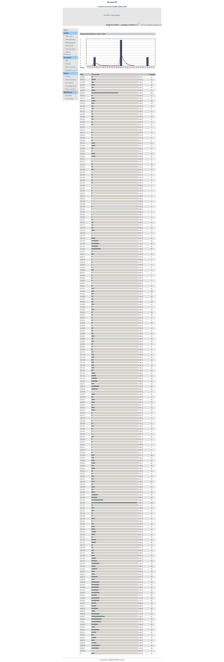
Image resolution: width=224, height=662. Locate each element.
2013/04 (82, 497)
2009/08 (82, 614)
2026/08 (82, 77)
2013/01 (82, 505)
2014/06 (82, 460)
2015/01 (82, 442)
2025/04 (82, 119)
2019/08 (82, 296)
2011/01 (82, 569)
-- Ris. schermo (68, 83)
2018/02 (82, 344)
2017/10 (82, 354)
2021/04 (82, 243)
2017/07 (82, 362)
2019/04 (82, 307)
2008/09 (82, 643)
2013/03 (82, 500)
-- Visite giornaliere (70, 39)
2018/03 (82, 341)
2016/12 (82, 381)
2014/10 (82, 450)
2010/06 (82, 587)
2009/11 (82, 606)
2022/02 (82, 217)
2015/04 (82, 434)
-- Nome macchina (69, 89)
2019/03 (82, 310)
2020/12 (82, 254)
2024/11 (82, 132)
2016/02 (82, 407)
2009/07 (82, 616)
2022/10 (82, 198)
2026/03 (82, 90)
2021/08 (82, 233)
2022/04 (82, 212)
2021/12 (82, 222)
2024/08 (82, 140)
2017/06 (82, 365)
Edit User (143, 25)
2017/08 (82, 360)
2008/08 (82, 645)
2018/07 (82, 331)
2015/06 (82, 429)
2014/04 (82, 465)
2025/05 (82, 116)
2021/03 (82, 246)
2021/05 (82, 241)
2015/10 (82, 418)
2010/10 (82, 577)
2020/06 (82, 270)
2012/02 (82, 534)
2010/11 (82, 574)
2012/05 (82, 526)
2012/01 (82, 537)
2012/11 (82, 510)
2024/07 (82, 143)
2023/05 (82, 180)
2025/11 (82, 101)
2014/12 (82, 444)
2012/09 (82, 516)
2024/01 (82, 159)
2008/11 (82, 637)
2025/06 (82, 114)
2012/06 (82, 524)
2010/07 (82, 585)
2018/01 (82, 346)
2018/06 (82, 333)
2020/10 (82, 259)
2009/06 (82, 619)
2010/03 (82, 595)
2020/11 (82, 257)
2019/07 (82, 299)
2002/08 (82, 651)
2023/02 (82, 188)
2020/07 (82, 267)
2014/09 (82, 452)
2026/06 (82, 82)
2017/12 (82, 349)
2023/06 (82, 177)
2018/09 (82, 325)
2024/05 (82, 148)
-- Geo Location (69, 98)
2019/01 (82, 315)
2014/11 (82, 447)
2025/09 (82, 106)
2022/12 (82, 193)
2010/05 (82, 590)
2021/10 (82, 228)
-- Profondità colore (70, 86)
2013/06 (82, 492)
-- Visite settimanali (69, 42)
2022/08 (82, 204)
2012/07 (82, 521)
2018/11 (82, 320)
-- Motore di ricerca (70, 67)
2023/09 (82, 169)
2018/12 (82, 317)
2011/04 (82, 561)
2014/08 (82, 455)
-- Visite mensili (68, 45)
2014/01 (82, 473)
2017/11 (82, 352)
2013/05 (82, 495)
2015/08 (82, 423)
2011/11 (82, 542)
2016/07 (82, 394)
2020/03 (82, 278)
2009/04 (82, 624)
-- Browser (67, 76)
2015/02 (82, 439)
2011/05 (82, 558)
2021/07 (82, 235)
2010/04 (82, 592)
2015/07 (82, 426)
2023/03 (82, 185)
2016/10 (82, 386)
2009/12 (82, 603)
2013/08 (82, 487)
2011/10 (82, 545)
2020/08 (82, 265)
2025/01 (82, 127)
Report (66, 30)
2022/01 (82, 220)
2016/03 (82, 405)
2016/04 (82, 402)
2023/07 (82, 175)
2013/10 (82, 481)
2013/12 (82, 476)
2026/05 (82, 85)
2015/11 (82, 415)
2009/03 (82, 627)
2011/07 (82, 553)
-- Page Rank (68, 95)
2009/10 (82, 608)
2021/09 (82, 230)
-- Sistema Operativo (70, 79)
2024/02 (82, 156)
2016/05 (82, 399)
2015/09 (82, 421)
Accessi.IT (121, 660)
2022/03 (82, 214)
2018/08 (82, 328)
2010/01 (82, 600)
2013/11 (82, 479)
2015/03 (82, 436)
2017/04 (82, 370)
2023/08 (82, 172)
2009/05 (82, 622)
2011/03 (82, 563)
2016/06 (82, 397)
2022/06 (82, 206)
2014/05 (82, 463)
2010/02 (82, 598)
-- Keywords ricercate (70, 70)
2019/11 (82, 288)
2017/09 (82, 357)
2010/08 (82, 582)
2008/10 (82, 640)
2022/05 (82, 209)
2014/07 (82, 458)
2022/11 (82, 196)
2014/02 (82, 471)
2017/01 (82, 378)
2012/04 (82, 529)
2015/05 (82, 431)
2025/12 (82, 98)
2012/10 (82, 513)
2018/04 (82, 339)
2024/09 (82, 138)
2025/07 (82, 111)
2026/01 (82, 95)
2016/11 (82, 384)
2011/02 (82, 566)
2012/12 (82, 508)
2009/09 (82, 611)
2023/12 (82, 161)
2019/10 (82, 291)
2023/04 (82, 183)
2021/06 (82, 238)
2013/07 (82, 489)
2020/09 (82, 262)
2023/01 (82, 190)
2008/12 (82, 635)
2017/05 (82, 368)
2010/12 (82, 571)
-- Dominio (67, 64)
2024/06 (82, 145)
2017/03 (82, 373)
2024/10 (82, 135)
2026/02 (82, 93)
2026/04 (82, 87)
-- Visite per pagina (69, 49)
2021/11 (82, 225)
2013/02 (82, 503)
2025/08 (82, 109)
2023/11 (82, 164)
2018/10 (82, 323)
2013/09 (82, 484)
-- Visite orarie (68, 36)
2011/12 (82, 540)
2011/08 (82, 550)
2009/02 (82, 630)
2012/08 (82, 518)
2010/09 (82, 579)
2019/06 (82, 302)
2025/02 (82, 124)
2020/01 (82, 283)
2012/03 (82, 532)
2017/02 (82, 376)
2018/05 (82, 336)
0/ (80, 653)
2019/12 (82, 286)
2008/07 (82, 648)
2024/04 (82, 151)
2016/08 (82, 391)
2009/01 (82, 632)
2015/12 (82, 413)
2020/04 (82, 275)
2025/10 (82, 103)
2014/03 (82, 468)
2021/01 (82, 251)
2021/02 (82, 249)
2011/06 (82, 555)
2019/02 (82, 312)
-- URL (66, 60)
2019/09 (82, 294)
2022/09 (82, 201)
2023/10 (82, 167)
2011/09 (82, 547)
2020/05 (82, 272)
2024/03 (82, 153)
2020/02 (82, 280)
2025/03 (82, 122)
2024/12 (82, 130)
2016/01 (82, 410)
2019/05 (82, 304)
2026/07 (82, 79)
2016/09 (82, 389)
